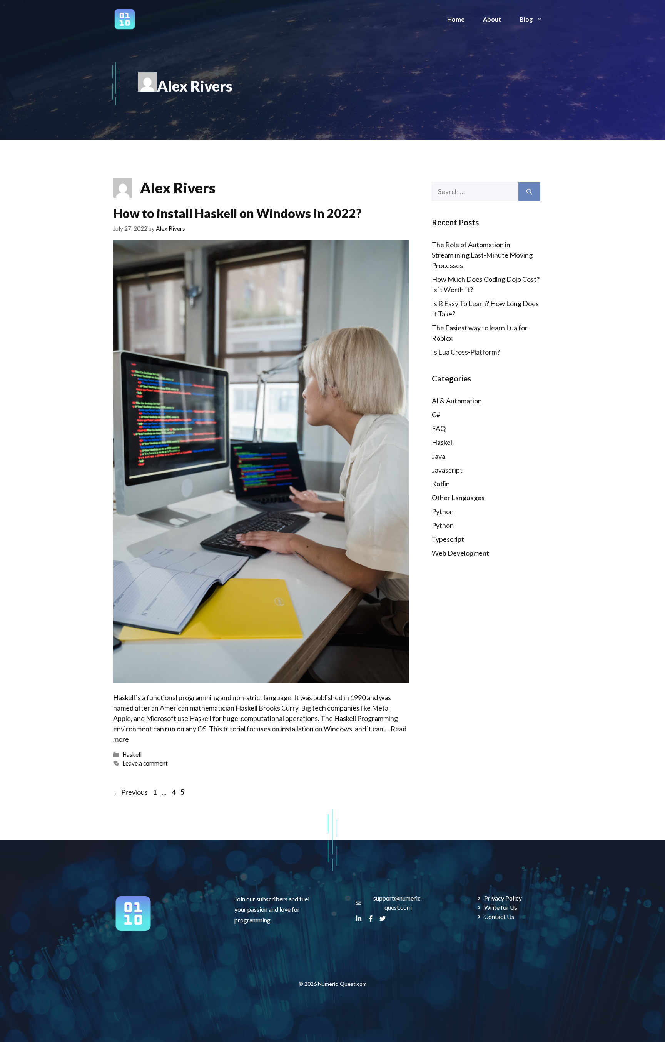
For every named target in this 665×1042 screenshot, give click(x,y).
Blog (526, 19)
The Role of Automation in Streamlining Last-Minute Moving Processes (482, 255)
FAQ (439, 428)
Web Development (460, 553)
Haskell (132, 754)
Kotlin (441, 483)
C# (436, 414)
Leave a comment (145, 763)
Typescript (448, 539)
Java (438, 456)
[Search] (529, 191)
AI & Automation (457, 400)
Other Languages (458, 497)
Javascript (447, 470)
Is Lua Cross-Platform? (466, 352)
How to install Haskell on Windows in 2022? (237, 213)
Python (443, 511)
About (492, 19)
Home (455, 19)
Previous (130, 792)
